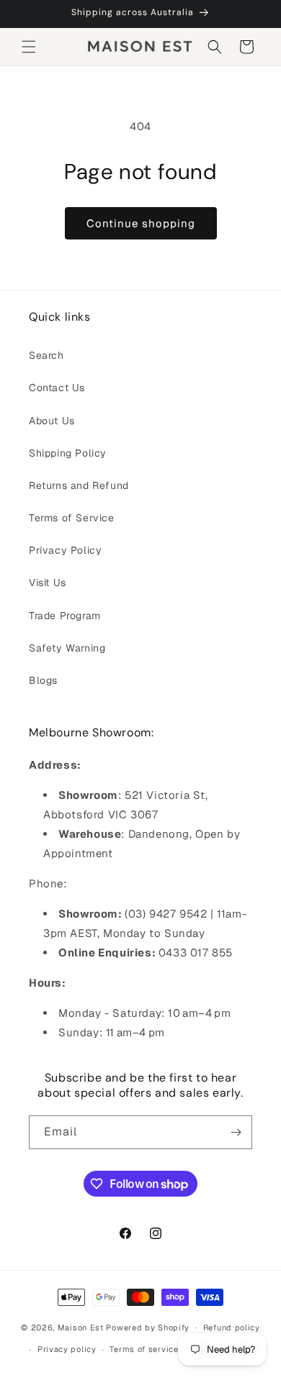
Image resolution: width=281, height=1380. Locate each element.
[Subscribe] (235, 1132)
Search (46, 355)
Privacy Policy (65, 550)
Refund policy (231, 1327)
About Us (52, 420)
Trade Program (65, 615)
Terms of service (144, 1349)
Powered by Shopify (147, 1327)
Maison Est (82, 1327)
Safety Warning (67, 647)
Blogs (43, 680)
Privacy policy (67, 1349)
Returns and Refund (79, 485)
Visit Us (47, 582)
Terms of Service (72, 517)
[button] (29, 47)
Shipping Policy (68, 453)
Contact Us (57, 387)
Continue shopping (140, 223)
